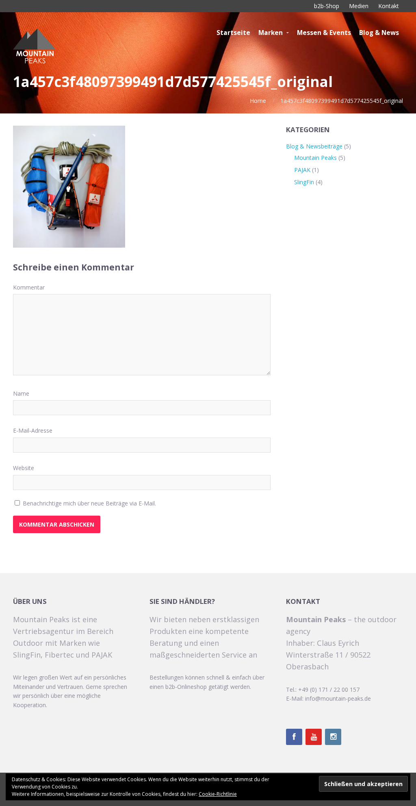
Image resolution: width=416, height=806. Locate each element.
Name (21, 393)
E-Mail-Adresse (32, 430)
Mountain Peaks (315, 157)
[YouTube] (314, 737)
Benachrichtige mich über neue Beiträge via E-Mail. (89, 503)
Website (23, 468)
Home (258, 101)
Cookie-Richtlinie (218, 794)
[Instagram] (333, 737)
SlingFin (304, 182)
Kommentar (29, 287)
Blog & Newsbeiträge (314, 146)
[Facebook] (294, 737)
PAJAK (302, 170)
